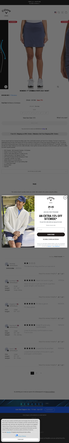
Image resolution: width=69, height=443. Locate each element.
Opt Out (9, 432)
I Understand (20, 439)
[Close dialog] (65, 197)
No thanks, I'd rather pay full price (51, 239)
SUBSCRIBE (51, 234)
